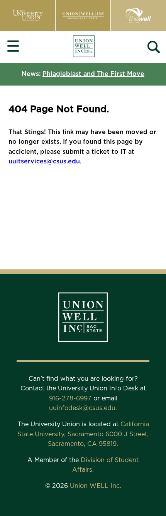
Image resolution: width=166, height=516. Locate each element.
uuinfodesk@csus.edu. (83, 408)
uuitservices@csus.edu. (44, 161)
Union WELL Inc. (95, 486)
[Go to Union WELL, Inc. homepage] (84, 47)
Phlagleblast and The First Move (93, 74)
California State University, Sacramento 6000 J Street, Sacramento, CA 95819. (83, 434)
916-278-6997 (71, 398)
